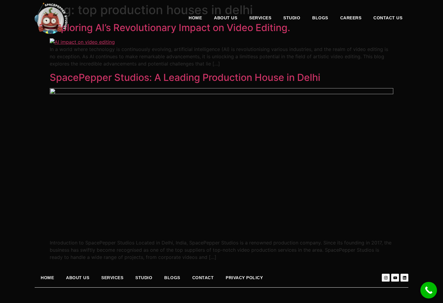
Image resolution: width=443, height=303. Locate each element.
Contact (203, 277)
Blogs (320, 17)
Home (195, 17)
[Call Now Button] (428, 290)
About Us (225, 17)
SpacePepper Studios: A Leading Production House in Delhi (185, 77)
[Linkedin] (404, 278)
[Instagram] (386, 278)
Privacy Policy (244, 277)
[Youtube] (395, 278)
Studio (291, 17)
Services (112, 277)
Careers (351, 17)
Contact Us (387, 17)
